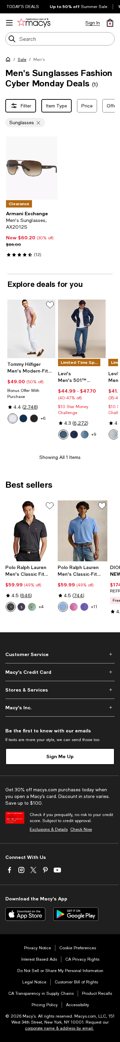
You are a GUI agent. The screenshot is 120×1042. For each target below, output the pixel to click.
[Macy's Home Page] (33, 22)
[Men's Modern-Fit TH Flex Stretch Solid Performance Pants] (31, 329)
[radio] (12, 418)
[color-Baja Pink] (74, 607)
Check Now (81, 829)
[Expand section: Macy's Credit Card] (60, 672)
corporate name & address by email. (59, 1028)
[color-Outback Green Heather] (32, 607)
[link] (31, 234)
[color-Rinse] (74, 434)
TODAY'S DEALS (23, 6)
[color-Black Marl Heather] (11, 607)
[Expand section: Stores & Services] (60, 690)
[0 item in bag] (110, 22)
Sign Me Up (60, 756)
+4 (41, 607)
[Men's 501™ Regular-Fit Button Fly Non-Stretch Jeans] (82, 329)
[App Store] (25, 914)
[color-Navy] (23, 418)
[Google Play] (75, 914)
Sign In (92, 22)
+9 (93, 434)
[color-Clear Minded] (114, 434)
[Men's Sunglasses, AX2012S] (31, 168)
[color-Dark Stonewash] (63, 434)
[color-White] (13, 418)
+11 (94, 607)
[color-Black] (34, 418)
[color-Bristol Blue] (63, 607)
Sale (22, 59)
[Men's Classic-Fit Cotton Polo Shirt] (82, 530)
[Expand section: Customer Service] (60, 654)
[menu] (9, 23)
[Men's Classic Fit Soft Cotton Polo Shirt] (30, 530)
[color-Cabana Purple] (84, 607)
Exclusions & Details (49, 829)
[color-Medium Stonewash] (85, 434)
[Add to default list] (50, 305)
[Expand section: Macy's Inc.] (60, 707)
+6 (43, 418)
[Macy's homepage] (9, 60)
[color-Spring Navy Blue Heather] (21, 607)
